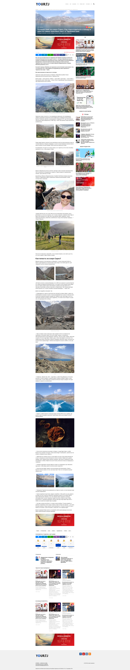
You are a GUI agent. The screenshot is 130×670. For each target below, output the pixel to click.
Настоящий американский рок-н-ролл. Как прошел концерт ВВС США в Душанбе (67, 560)
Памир (37, 530)
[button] (91, 4)
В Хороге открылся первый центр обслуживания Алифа (83, 77)
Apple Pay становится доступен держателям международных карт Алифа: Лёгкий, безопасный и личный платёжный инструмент (84, 107)
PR (37, 579)
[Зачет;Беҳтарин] (91, 27)
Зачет (38, 547)
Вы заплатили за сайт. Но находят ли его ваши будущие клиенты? (68, 583)
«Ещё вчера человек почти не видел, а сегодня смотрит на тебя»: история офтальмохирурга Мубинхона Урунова (87, 141)
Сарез (49, 530)
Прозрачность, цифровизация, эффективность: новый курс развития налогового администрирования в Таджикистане (84, 92)
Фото (70, 530)
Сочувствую (51, 547)
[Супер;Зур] (89, 27)
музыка (56, 579)
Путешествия (43, 530)
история (53, 579)
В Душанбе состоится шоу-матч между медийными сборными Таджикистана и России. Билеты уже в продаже (41, 583)
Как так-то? (71, 547)
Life (38, 27)
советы (53, 530)
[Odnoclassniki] (89, 654)
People (41, 27)
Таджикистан (59, 530)
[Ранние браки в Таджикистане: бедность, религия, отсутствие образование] (85, 153)
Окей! (64, 547)
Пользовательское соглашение (42, 664)
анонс (39, 579)
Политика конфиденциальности (42, 665)
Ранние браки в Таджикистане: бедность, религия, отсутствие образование (83, 159)
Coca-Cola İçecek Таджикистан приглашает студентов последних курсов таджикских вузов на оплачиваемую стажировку (83, 189)
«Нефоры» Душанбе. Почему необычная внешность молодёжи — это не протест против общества (87, 136)
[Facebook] (80, 654)
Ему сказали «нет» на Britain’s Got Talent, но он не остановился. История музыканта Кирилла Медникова (54, 583)
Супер (58, 547)
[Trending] (87, 27)
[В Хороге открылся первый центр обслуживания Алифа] (85, 71)
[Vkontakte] (86, 654)
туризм (65, 530)
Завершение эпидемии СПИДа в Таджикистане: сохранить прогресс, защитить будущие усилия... (47, 560)
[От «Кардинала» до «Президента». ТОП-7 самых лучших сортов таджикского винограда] (85, 167)
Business (63, 579)
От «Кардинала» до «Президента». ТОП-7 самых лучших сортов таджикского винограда (84, 173)
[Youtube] (83, 654)
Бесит (44, 547)
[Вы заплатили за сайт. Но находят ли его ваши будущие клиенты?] (68, 574)
